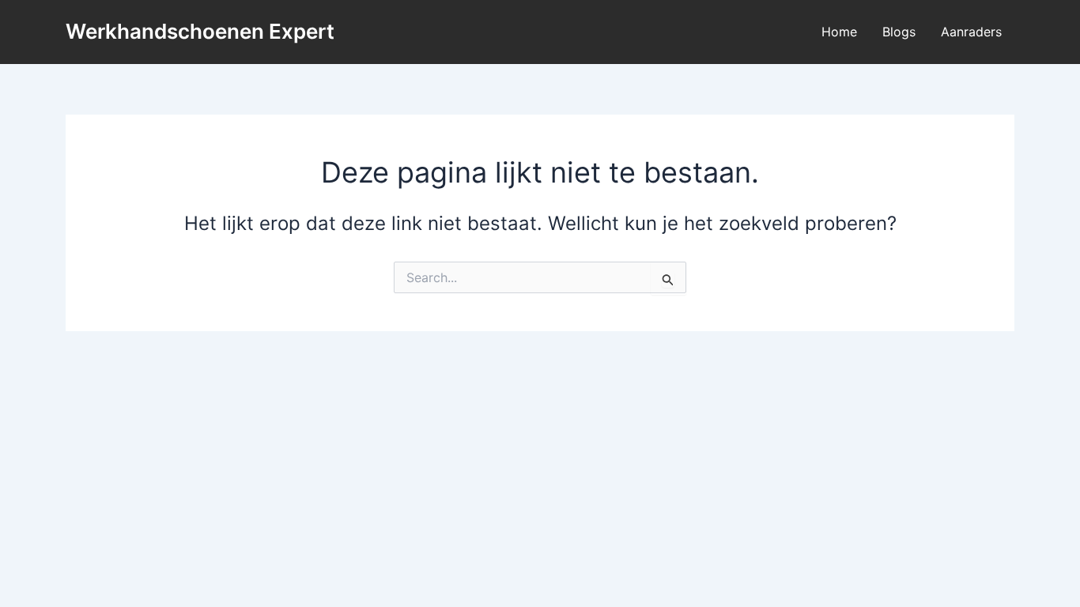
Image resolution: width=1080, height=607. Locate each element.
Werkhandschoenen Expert (200, 31)
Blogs (899, 32)
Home (839, 32)
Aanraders (971, 32)
